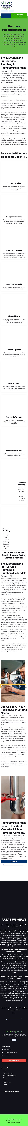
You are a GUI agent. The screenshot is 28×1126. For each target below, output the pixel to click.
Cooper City (12, 930)
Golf (6, 985)
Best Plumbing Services (14, 1032)
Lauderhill (2, 937)
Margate (25, 937)
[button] (3, 15)
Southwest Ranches (5, 944)
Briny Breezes (5, 983)
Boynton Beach (24, 981)
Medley (9, 962)
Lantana (13, 990)
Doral (24, 956)
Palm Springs (22, 995)
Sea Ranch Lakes (21, 942)
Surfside (3, 970)
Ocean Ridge (3, 993)
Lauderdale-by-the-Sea (8, 935)
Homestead (13, 960)
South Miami (11, 969)
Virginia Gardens (18, 970)
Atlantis (2, 981)
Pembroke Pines (21, 940)
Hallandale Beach (5, 933)
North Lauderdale (12, 939)
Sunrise (14, 944)
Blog (4, 1080)
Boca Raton (15, 981)
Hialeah (23, 958)
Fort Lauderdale (23, 932)
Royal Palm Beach (14, 997)
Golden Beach (17, 958)
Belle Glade (8, 981)
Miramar (4, 939)
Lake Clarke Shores (18, 988)
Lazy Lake (9, 937)
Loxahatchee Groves (21, 990)
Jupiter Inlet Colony (6, 988)
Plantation (3, 942)
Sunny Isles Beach (20, 969)
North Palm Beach (21, 992)
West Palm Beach (17, 1000)
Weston (10, 946)
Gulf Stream (18, 985)
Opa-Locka (13, 967)
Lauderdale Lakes (20, 935)
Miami (13, 962)
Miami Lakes (10, 963)
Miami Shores (18, 963)
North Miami (19, 965)
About (4, 1077)
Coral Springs (20, 930)
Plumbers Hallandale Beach (14, 28)
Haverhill (24, 985)
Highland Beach (4, 986)
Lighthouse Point (17, 937)
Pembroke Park (11, 940)
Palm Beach (17, 993)
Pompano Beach (11, 942)
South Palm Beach (7, 999)
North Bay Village (10, 965)
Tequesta (15, 999)
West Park (25, 944)
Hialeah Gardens (5, 960)
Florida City (9, 958)
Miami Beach (19, 962)
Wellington (22, 999)
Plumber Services (8, 1073)
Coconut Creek (4, 930)
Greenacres (11, 985)
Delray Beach (20, 983)
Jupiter (25, 986)
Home (4, 1071)
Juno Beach (19, 986)
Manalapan (4, 992)
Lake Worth (7, 990)
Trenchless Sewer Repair (9, 1075)
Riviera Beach (5, 997)
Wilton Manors (17, 946)
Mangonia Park (12, 992)
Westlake (8, 1000)
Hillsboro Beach (15, 933)
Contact (5, 1084)
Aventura (4, 955)
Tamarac (19, 944)
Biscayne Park (4, 956)
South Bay (23, 997)
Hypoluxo (12, 986)
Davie (6, 932)
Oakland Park (21, 939)
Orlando (14, 1013)
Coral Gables (12, 956)
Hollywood (23, 933)
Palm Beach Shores (12, 995)
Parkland (4, 940)
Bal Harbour (11, 955)
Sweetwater (10, 970)
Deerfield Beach (13, 932)
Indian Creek (21, 960)
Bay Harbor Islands (20, 955)
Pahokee (10, 993)
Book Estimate (7, 1082)
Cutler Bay (19, 956)
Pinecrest (4, 969)
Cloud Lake (13, 983)
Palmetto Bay (21, 967)
